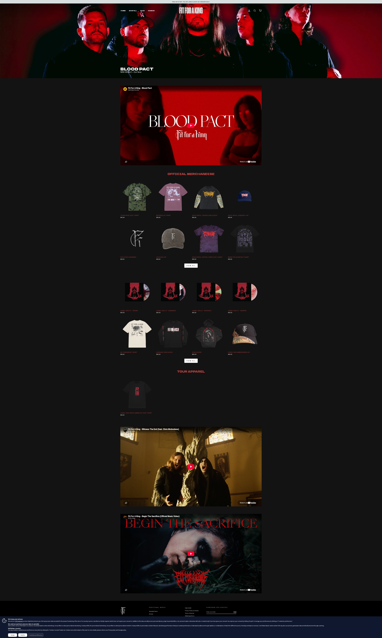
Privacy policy (112, 630)
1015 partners (19, 621)
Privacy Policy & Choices (192, 610)
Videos (151, 10)
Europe (151, 614)
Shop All (133, 10)
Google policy (122, 630)
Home (123, 10)
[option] (191, 1)
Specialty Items (153, 611)
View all (191, 265)
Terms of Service (189, 613)
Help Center (188, 608)
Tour (142, 10)
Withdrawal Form (189, 616)
